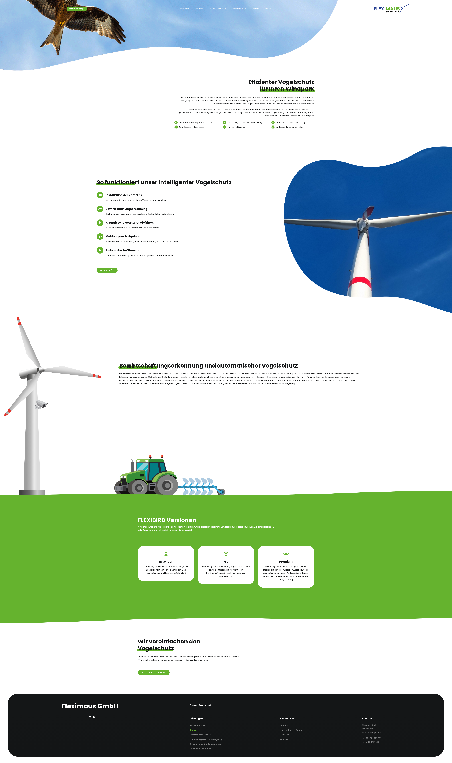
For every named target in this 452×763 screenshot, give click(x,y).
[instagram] (90, 717)
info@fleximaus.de (370, 742)
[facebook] (86, 717)
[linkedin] (94, 717)
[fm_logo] (391, 5)
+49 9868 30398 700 (371, 738)
